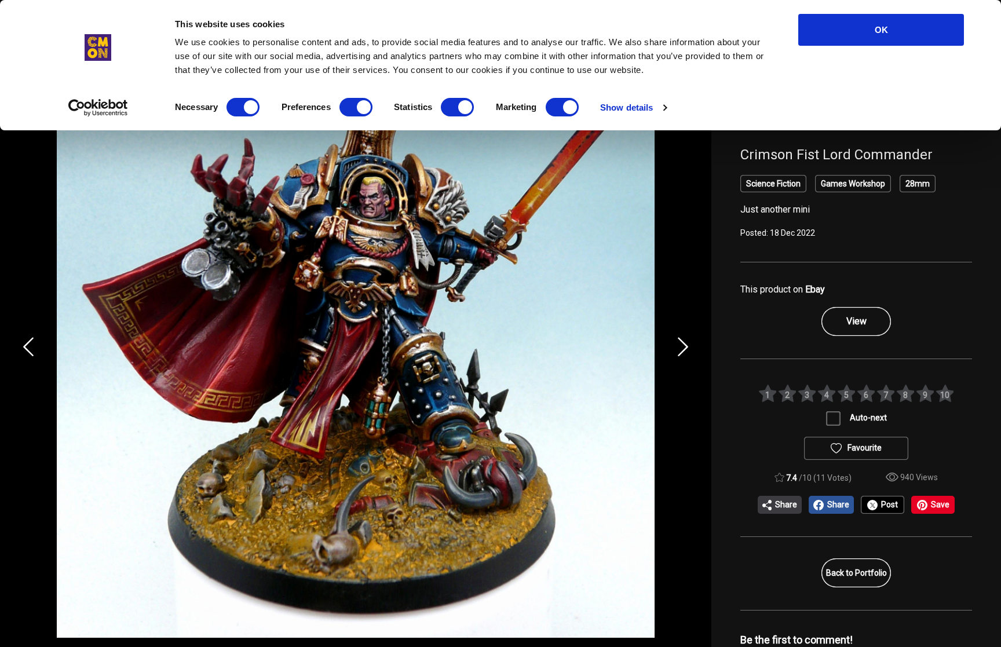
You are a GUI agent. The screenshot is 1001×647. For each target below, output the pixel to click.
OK (881, 30)
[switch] (355, 107)
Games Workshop (853, 183)
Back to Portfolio (856, 572)
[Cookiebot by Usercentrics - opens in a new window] (98, 107)
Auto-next (868, 417)
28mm (917, 183)
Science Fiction (773, 183)
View (856, 321)
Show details (626, 107)
